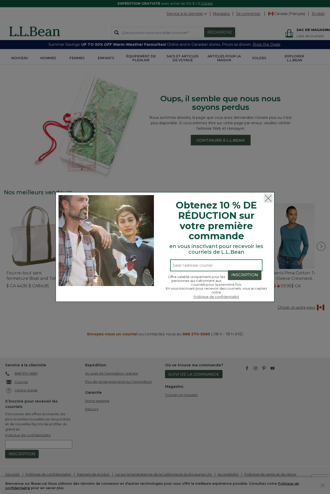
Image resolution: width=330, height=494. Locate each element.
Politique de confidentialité (216, 297)
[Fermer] (268, 198)
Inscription (244, 274)
